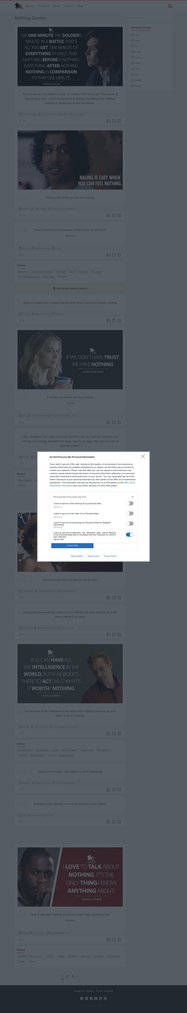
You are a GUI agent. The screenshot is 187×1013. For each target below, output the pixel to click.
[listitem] (93, 496)
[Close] (144, 457)
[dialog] (93, 507)
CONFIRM (72, 546)
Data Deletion (77, 556)
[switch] (130, 503)
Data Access (93, 556)
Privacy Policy (110, 556)
